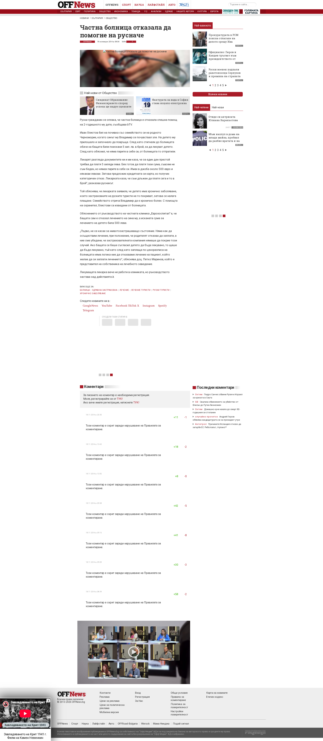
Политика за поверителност (179, 706)
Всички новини (217, 94)
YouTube (106, 305)
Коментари (93, 386)
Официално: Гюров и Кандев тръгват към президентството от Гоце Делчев (222, 57)
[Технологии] (184, 5)
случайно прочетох (206, 416)
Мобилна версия (109, 712)
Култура (202, 11)
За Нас (139, 700)
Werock (145, 723)
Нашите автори (185, 11)
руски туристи (161, 290)
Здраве (169, 11)
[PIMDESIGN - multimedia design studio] (254, 733)
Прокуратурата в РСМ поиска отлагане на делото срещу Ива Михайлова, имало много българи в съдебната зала (223, 43)
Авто (171, 4)
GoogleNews (90, 305)
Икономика (121, 11)
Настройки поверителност (179, 713)
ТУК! (136, 402)
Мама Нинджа (161, 723)
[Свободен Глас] (230, 12)
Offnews (111, 4)
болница (85, 290)
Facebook (121, 305)
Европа (214, 11)
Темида (135, 11)
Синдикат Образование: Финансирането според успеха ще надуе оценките (113, 103)
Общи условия (179, 692)
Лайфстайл (156, 4)
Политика (90, 11)
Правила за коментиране (178, 698)
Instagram (148, 305)
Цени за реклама (109, 700)
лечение (124, 290)
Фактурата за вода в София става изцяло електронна (170, 101)
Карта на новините (217, 692)
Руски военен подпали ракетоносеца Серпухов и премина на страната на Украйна (225, 74)
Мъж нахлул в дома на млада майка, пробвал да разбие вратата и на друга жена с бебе (224, 139)
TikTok (132, 305)
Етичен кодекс (214, 696)
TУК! (120, 398)
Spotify (162, 305)
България (66, 11)
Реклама (105, 696)
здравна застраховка (104, 290)
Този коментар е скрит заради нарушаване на (115, 425)
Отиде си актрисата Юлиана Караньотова (223, 118)
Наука (139, 4)
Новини (84, 18)
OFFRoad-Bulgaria (128, 723)
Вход (138, 692)
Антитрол (201, 424)
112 (145, 11)
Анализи (156, 11)
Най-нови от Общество (100, 93)
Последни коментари (215, 387)
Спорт (126, 4)
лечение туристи (140, 290)
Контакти (105, 692)
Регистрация (142, 696)
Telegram (88, 310)
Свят (77, 11)
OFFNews (87, 42)
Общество (105, 11)
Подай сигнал (181, 723)
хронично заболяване (93, 293)
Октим (199, 394)
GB (196, 402)
